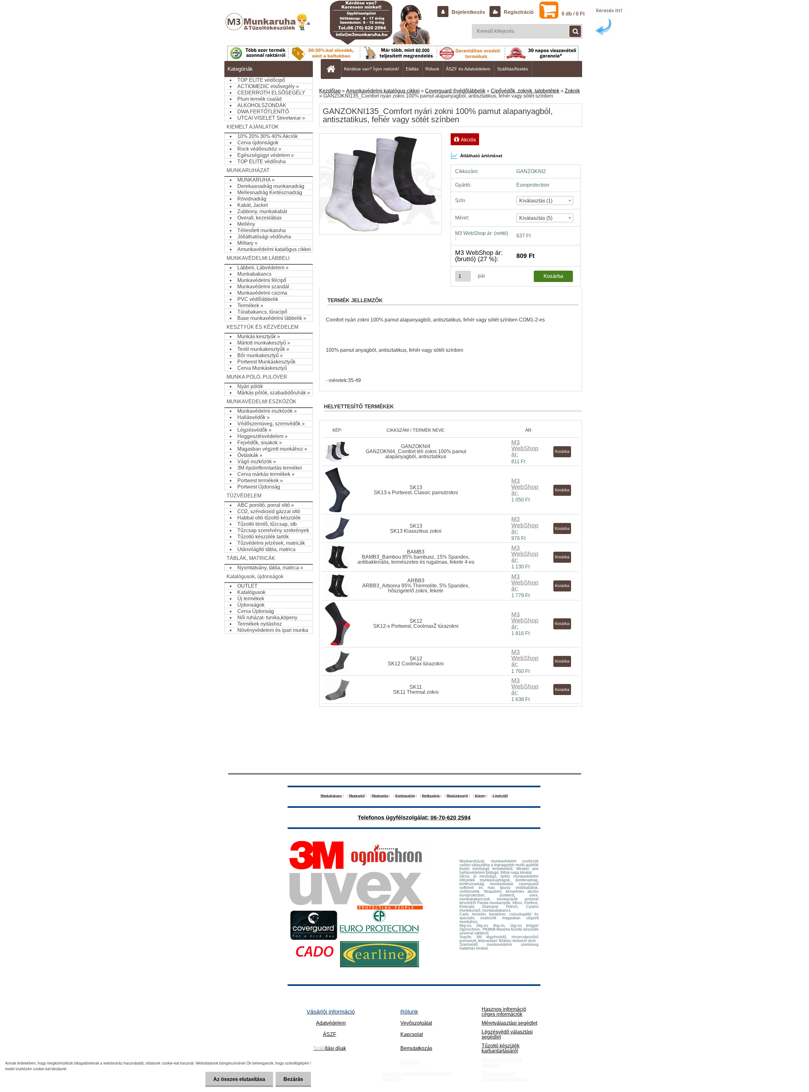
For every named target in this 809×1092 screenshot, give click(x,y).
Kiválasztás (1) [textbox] (535, 200)
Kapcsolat (411, 1034)
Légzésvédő (500, 795)
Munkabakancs (331, 795)
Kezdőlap (330, 90)
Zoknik (572, 90)
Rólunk (432, 68)
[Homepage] (333, 69)
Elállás (412, 68)
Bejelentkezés (468, 12)
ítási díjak (329, 1048)
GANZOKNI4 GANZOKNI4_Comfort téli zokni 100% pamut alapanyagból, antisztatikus (416, 451)
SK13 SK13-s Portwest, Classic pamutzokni (416, 490)
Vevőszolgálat (416, 1023)
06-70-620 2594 (450, 817)
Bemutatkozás (416, 1048)
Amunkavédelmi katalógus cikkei (383, 90)
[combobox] (544, 200)
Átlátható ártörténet (481, 155)
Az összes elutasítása (239, 1079)
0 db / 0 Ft (573, 13)
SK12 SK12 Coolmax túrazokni (416, 661)
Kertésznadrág (405, 795)
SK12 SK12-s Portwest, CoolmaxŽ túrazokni (416, 623)
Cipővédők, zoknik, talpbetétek (525, 90)
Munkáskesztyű (457, 795)
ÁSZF (329, 1034)
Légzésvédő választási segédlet (507, 1034)
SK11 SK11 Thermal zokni (416, 689)
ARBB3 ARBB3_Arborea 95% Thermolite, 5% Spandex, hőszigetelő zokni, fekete (415, 585)
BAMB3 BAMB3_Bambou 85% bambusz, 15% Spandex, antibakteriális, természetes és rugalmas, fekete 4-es (415, 557)
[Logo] (268, 28)
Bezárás (293, 1079)
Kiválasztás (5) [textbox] (535, 218)
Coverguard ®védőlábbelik (455, 90)
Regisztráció (518, 12)
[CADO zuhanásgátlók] (314, 943)
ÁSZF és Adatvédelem (468, 68)
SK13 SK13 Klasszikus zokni (415, 528)
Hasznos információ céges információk (504, 1011)
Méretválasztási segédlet (509, 1023)
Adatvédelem (331, 1023)
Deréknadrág (431, 795)
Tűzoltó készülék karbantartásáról (501, 1048)
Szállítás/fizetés (512, 68)
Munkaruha (380, 795)
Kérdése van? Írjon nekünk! (371, 68)
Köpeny (480, 795)
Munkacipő (357, 795)
